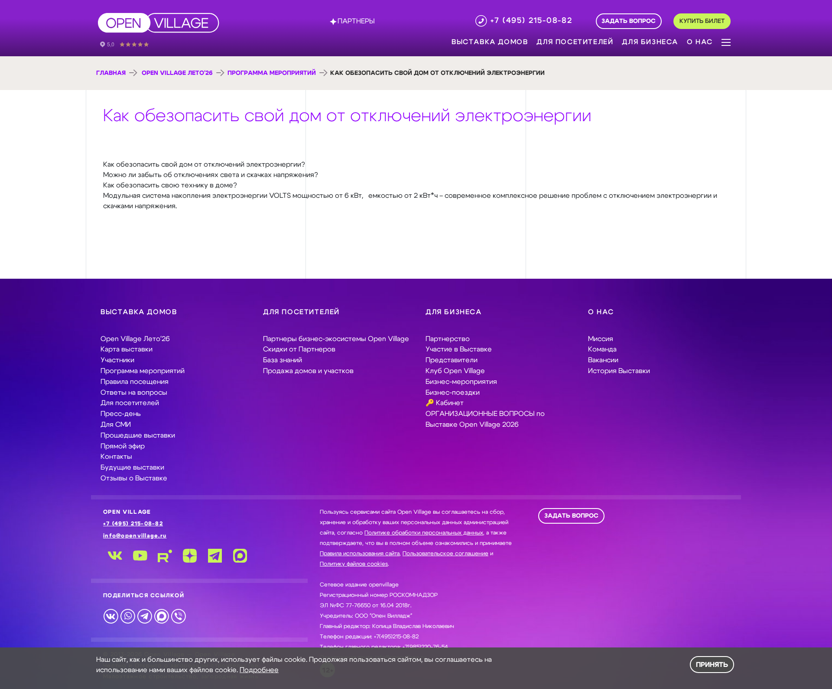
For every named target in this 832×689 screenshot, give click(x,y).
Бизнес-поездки (453, 392)
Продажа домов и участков (308, 370)
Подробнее (259, 669)
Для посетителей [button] (574, 42)
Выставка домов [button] (490, 42)
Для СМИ (116, 424)
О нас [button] (700, 42)
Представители (452, 360)
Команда (602, 349)
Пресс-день (121, 413)
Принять (712, 664)
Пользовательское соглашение (445, 554)
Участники (117, 360)
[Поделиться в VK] (110, 615)
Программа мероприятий (272, 73)
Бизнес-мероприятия (461, 381)
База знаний (282, 360)
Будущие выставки (132, 467)
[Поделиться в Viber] (178, 615)
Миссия (600, 338)
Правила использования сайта (360, 554)
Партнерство (448, 338)
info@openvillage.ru (134, 536)
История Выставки (619, 370)
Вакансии (603, 360)
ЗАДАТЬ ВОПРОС (571, 516)
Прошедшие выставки (138, 435)
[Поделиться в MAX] (161, 615)
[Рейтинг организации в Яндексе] (130, 44)
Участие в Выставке (459, 349)
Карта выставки (127, 349)
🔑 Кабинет (445, 402)
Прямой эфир (123, 446)
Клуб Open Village (455, 370)
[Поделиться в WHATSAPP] (127, 615)
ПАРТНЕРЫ (356, 21)
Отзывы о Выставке (134, 478)
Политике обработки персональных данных (423, 533)
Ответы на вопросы (134, 392)
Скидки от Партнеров (299, 349)
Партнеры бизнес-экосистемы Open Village (336, 338)
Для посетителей (130, 402)
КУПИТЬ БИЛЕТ (702, 21)
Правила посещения (135, 381)
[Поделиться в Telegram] (144, 615)
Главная (111, 73)
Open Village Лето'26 (177, 73)
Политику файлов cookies (354, 564)
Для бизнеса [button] (650, 42)
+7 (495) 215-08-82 (133, 524)
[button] (726, 41)
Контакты (116, 456)
